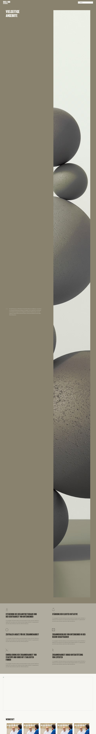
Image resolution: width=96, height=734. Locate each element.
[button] (27, 698)
